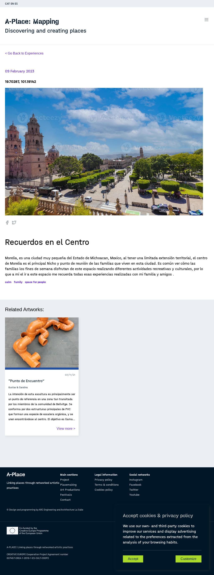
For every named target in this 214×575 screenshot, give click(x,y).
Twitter (133, 490)
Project (64, 479)
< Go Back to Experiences (24, 53)
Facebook (135, 485)
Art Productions (70, 490)
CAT (7, 3)
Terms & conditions (107, 485)
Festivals (66, 495)
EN (12, 3)
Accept (133, 559)
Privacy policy (103, 479)
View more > (66, 428)
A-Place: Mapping (45, 25)
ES (16, 3)
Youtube (134, 495)
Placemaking (68, 485)
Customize (188, 559)
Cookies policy (104, 490)
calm (8, 282)
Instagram (136, 479)
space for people (35, 282)
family (18, 282)
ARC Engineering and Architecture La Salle (61, 509)
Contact (65, 500)
